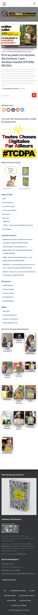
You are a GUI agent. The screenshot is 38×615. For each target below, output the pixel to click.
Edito (4, 198)
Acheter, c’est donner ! (19, 605)
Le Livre (31, 590)
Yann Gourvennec (8, 293)
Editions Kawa (21, 554)
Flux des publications (10, 315)
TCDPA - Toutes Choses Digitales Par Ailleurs (16, 51)
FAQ (5, 590)
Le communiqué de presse (18, 590)
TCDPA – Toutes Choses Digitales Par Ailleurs (18, 225)
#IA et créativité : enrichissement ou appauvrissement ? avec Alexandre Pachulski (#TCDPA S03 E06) (18, 250)
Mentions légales (9, 580)
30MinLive (6, 221)
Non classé (6, 214)
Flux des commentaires (10, 319)
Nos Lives (6, 218)
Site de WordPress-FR (10, 323)
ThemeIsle (26, 610)
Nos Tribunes (7, 229)
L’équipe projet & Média (26, 595)
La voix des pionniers (10, 210)
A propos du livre (25, 600)
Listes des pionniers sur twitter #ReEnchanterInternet (18, 573)
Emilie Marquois (8, 297)
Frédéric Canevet (8, 289)
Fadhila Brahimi (8, 285)
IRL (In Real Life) (8, 202)
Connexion (6, 311)
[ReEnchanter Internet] (5, 3)
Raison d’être (11, 600)
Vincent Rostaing (8, 301)
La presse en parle (9, 206)
